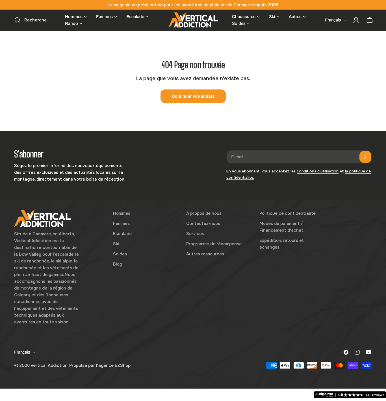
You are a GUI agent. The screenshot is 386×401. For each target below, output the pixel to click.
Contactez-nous (203, 223)
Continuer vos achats (193, 96)
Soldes (120, 254)
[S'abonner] (365, 157)
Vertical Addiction (49, 365)
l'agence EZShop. (113, 365)
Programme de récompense (214, 244)
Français (333, 20)
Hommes (121, 213)
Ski (116, 244)
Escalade (122, 233)
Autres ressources (205, 254)
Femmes (121, 223)
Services (195, 233)
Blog (117, 264)
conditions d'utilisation (318, 171)
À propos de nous (204, 213)
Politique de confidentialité (287, 213)
